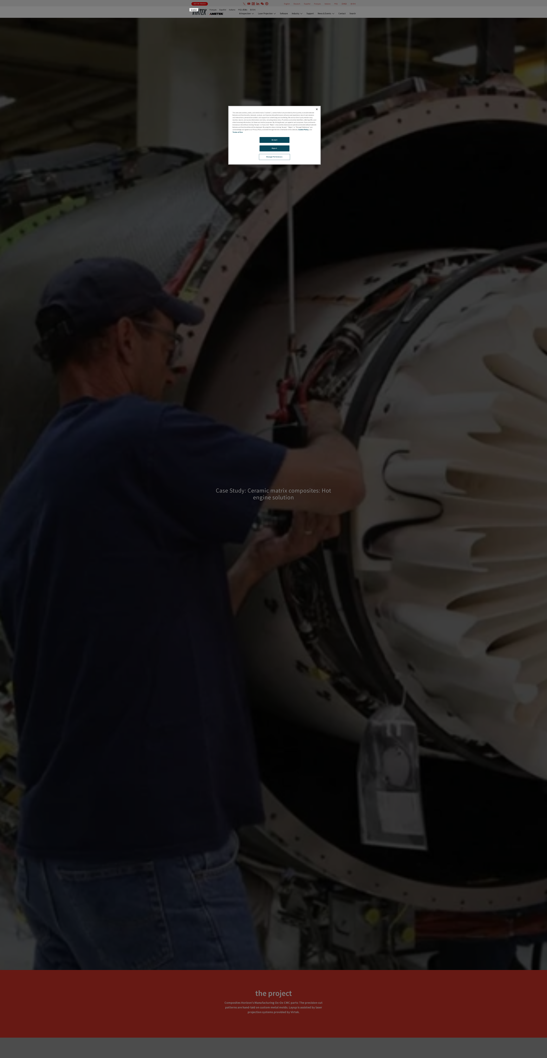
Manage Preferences (274, 157)
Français (213, 9)
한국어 (253, 9)
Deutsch (203, 9)
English (194, 9)
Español (222, 9)
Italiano (232, 9)
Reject (274, 148)
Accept (274, 140)
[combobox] (193, 9)
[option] (203, 9)
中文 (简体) (242, 9)
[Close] (317, 109)
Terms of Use (237, 132)
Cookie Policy (303, 130)
